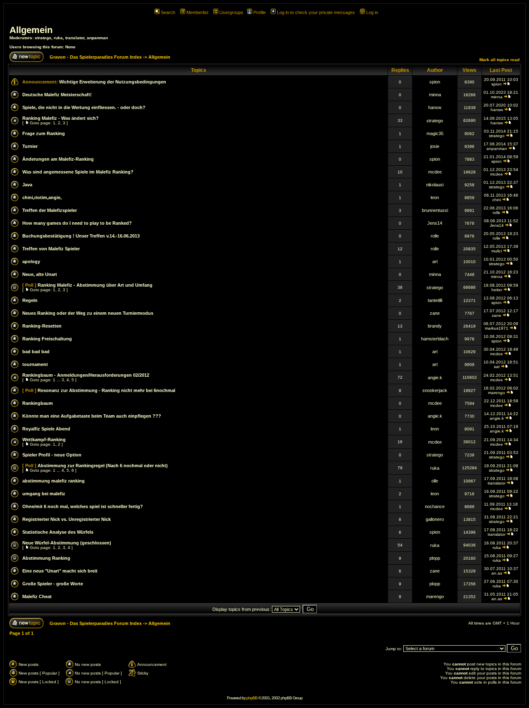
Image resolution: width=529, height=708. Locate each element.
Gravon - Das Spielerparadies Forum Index (96, 57)
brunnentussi (435, 210)
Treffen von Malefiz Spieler (51, 248)
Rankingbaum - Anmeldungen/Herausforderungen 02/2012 (85, 375)
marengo (496, 392)
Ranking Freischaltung (47, 338)
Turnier (30, 146)
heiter (496, 289)
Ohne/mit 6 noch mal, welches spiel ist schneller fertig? (82, 506)
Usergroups (231, 12)
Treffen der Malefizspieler (49, 210)
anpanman (97, 38)
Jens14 (434, 223)
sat (497, 366)
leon (435, 197)
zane (435, 313)
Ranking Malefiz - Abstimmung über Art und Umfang (95, 285)
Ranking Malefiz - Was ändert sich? (60, 118)
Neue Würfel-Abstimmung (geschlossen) (66, 542)
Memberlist (197, 12)
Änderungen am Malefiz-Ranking (58, 159)
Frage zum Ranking (43, 133)
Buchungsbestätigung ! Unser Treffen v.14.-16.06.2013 (81, 235)
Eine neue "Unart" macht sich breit (60, 570)
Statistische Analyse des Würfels (57, 532)
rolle (496, 212)
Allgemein (31, 30)
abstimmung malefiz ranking (53, 480)
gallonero (435, 519)
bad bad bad (36, 351)
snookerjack (434, 390)
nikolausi (434, 184)
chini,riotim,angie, (42, 197)
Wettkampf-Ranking (44, 439)
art (435, 261)
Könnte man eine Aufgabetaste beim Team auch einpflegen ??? (91, 415)
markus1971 (496, 328)
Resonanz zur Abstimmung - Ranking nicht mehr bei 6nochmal (106, 390)
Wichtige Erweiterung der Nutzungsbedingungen (112, 81)
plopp (434, 558)
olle (434, 480)
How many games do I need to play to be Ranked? (77, 223)
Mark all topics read (499, 59)
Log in (372, 12)
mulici (496, 251)
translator (74, 38)
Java (27, 184)
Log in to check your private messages (316, 12)
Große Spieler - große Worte (52, 583)
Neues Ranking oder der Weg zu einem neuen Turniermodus (87, 313)
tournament (35, 364)
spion (434, 81)
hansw (434, 107)
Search (168, 12)
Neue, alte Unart (39, 274)
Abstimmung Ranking (46, 558)
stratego (43, 38)
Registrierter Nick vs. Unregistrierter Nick (66, 519)
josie (434, 146)
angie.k (435, 377)
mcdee (435, 171)
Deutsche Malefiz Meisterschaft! (57, 94)
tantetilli (435, 300)
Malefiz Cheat (37, 596)
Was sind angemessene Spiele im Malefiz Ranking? (77, 171)
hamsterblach (434, 338)
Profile (259, 12)
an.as (496, 573)
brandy (435, 325)
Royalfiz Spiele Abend (46, 428)
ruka (58, 38)
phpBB (251, 698)
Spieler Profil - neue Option (51, 454)
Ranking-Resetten (42, 325)
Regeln (30, 300)
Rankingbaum (37, 403)
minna (435, 94)
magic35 (435, 133)
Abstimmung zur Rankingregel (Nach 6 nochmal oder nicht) (103, 465)
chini (496, 199)
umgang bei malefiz (43, 493)
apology (31, 261)
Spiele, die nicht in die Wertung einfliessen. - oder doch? (83, 107)
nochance (435, 506)
